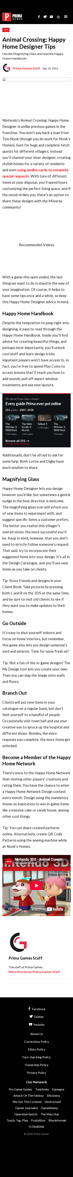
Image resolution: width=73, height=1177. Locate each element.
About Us (36, 1034)
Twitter (38, 1017)
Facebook (38, 1009)
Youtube (38, 1024)
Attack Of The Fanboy (28, 1095)
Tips (6, 29)
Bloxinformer (57, 1120)
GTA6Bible (36, 1126)
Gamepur (58, 1089)
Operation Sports (25, 1114)
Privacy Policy (36, 1072)
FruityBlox (38, 1120)
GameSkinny (49, 1108)
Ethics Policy (36, 1049)
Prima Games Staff (26, 68)
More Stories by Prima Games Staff (34, 971)
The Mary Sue (49, 1114)
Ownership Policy (36, 1065)
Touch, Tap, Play (17, 1120)
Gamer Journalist (26, 1108)
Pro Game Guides (20, 1089)
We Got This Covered (26, 1101)
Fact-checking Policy (36, 1057)
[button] (66, 17)
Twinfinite (42, 1089)
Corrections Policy (36, 1041)
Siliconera (53, 1095)
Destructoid (53, 1101)
